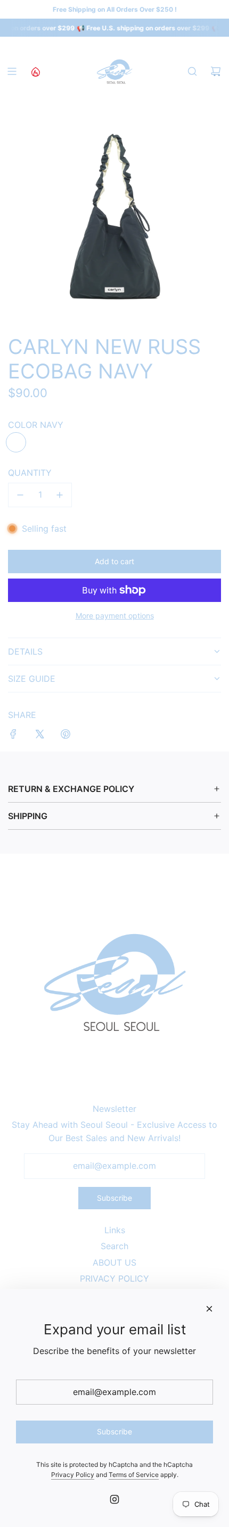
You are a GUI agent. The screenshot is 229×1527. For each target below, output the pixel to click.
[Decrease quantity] (20, 495)
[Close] (209, 1308)
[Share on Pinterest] (65, 736)
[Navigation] (11, 71)
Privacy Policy (72, 1475)
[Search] (192, 71)
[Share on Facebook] (13, 736)
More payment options (115, 615)
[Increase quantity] (59, 495)
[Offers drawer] (35, 71)
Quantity (30, 472)
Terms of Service (134, 1475)
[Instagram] (114, 1499)
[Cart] (215, 71)
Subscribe (114, 1197)
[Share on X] (39, 736)
